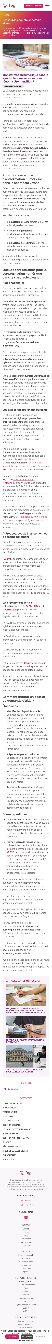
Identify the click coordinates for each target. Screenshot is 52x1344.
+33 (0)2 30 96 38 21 (27, 1205)
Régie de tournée (26, 1298)
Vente (26, 1288)
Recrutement (26, 1239)
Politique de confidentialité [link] (26, 1341)
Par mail (27, 1200)
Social (26, 1301)
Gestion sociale (12, 1125)
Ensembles (26, 1268)
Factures (26, 1295)
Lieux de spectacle (26, 1255)
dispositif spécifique (24, 459)
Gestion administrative (16, 1138)
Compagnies (26, 1265)
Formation (9, 1159)
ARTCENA (12, 852)
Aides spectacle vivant (15, 1151)
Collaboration (11, 1121)
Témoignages (10, 1112)
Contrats (26, 1291)
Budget (7, 1142)
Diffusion (8, 1116)
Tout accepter (12, 1337)
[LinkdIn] (26, 1217)
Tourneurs (26, 1258)
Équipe (26, 1229)
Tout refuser (27, 1337)
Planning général (26, 1281)
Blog (26, 1235)
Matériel (26, 1311)
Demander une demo (33, 5)
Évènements (9, 1155)
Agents (26, 1272)
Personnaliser (41, 1337)
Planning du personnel (26, 1285)
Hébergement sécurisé (26, 1321)
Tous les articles (12, 1103)
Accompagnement (26, 1324)
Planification (10, 1133)
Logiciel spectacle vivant (17, 1129)
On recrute (26, 1245)
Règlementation (12, 1146)
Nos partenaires (26, 1328)
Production (9, 1108)
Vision (26, 1232)
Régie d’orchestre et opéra (26, 1305)
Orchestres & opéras (26, 1262)
